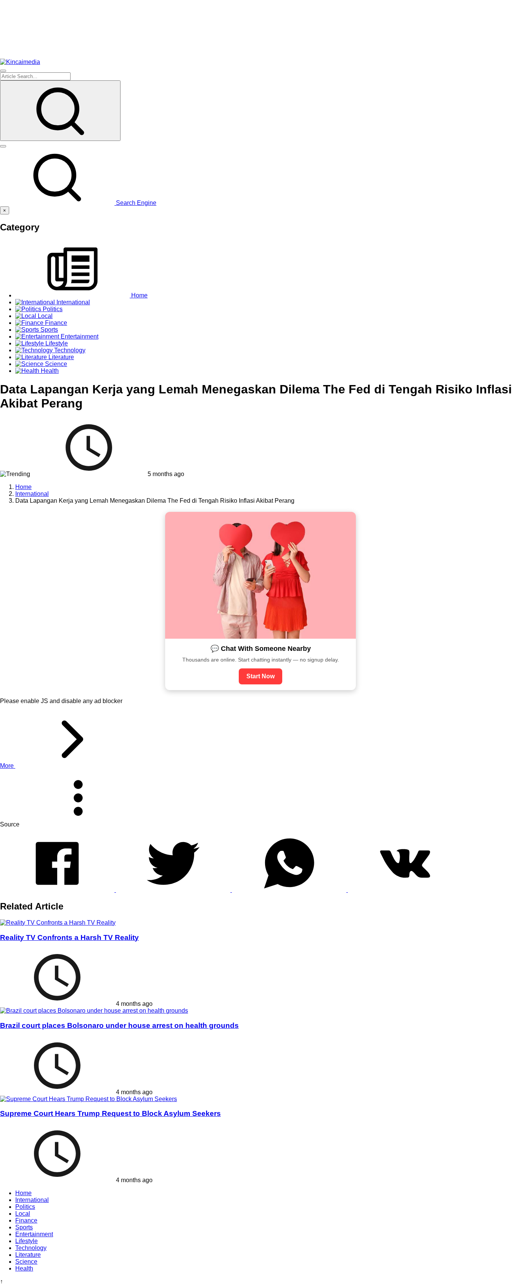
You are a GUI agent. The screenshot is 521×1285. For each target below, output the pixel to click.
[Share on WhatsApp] (290, 890)
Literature (28, 1254)
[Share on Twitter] (174, 890)
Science (26, 1261)
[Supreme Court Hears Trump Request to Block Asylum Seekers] (88, 1099)
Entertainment (34, 1234)
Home (23, 1193)
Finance (26, 1220)
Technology (31, 1248)
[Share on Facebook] (58, 890)
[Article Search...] (60, 110)
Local (22, 1213)
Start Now (260, 676)
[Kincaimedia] (20, 62)
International (32, 1200)
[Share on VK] (405, 890)
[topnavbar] (3, 71)
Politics (25, 1206)
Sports (24, 1227)
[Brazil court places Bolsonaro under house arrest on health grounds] (94, 1010)
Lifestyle (26, 1241)
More (7, 765)
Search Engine (135, 203)
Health (24, 1268)
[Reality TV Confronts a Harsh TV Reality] (58, 922)
